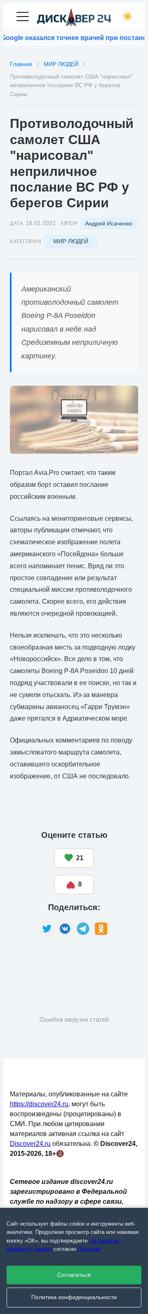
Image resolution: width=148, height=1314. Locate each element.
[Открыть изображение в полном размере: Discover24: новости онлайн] (74, 420)
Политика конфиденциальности (74, 1297)
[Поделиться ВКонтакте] (65, 928)
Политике (89, 1249)
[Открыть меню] (22, 16)
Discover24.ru (30, 1143)
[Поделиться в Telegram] (83, 928)
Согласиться (74, 1275)
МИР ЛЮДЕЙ (70, 241)
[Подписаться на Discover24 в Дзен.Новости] (41, 963)
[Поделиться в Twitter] (47, 928)
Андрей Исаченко (108, 223)
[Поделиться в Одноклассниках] (101, 928)
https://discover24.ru (39, 1104)
